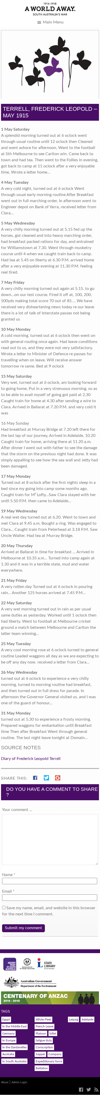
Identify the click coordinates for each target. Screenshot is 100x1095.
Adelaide (87, 1019)
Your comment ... (17, 810)
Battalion (42, 1068)
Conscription (44, 1047)
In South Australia (14, 1061)
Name (7, 875)
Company (55, 1054)
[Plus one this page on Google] (57, 777)
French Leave (44, 1026)
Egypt (6, 1019)
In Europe (8, 1040)
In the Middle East (14, 1026)
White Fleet (43, 1019)
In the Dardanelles (14, 1047)
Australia (8, 1054)
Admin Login (19, 1082)
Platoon (41, 1033)
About (4, 1082)
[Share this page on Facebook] (36, 777)
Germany (8, 1033)
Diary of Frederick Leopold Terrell (31, 759)
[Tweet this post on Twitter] (47, 777)
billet (52, 1033)
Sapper (40, 1054)
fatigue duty (44, 1040)
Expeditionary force (49, 1061)
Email (7, 891)
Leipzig (73, 1019)
